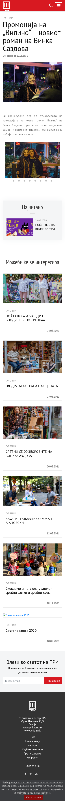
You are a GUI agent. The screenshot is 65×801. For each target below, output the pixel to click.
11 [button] (13, 181)
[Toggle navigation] (58, 5)
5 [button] (30, 176)
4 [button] (24, 176)
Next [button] (62, 160)
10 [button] (57, 176)
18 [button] (51, 181)
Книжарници (32, 741)
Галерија (8, 18)
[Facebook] (25, 774)
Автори (32, 745)
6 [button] (35, 176)
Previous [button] (3, 160)
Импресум (32, 757)
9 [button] (51, 176)
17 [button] (46, 181)
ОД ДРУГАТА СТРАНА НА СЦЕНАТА (32, 386)
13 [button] (24, 181)
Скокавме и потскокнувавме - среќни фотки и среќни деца (29, 591)
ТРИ (32, 737)
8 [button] (46, 176)
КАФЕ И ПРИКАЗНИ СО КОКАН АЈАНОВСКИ (29, 521)
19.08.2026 (41, 220)
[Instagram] (31, 774)
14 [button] (30, 181)
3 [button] (19, 176)
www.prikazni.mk (32, 727)
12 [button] (19, 181)
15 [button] (35, 181)
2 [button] (13, 176)
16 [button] (40, 181)
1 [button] (8, 176)
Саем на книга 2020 (21, 630)
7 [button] (40, 176)
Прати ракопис (32, 753)
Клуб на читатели (32, 749)
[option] (32, 160)
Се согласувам (34, 797)
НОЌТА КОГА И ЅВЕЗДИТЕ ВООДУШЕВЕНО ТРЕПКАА (25, 318)
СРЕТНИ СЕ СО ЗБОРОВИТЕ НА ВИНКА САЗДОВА (29, 454)
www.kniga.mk (32, 730)
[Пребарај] (51, 5)
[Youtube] (36, 774)
